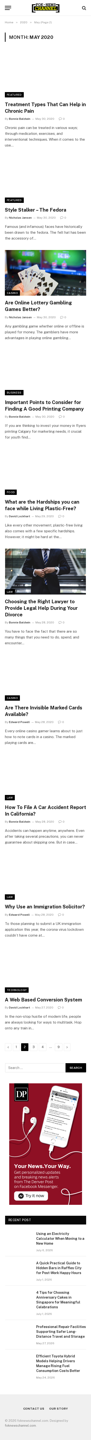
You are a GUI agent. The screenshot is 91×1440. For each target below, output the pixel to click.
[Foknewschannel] (45, 8)
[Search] (83, 7)
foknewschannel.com (20, 1425)
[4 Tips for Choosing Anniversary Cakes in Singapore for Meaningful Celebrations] (18, 1299)
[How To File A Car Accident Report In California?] (45, 777)
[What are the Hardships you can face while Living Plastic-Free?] (45, 472)
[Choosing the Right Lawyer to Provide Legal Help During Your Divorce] (45, 571)
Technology (17, 990)
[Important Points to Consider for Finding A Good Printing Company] (45, 372)
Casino (12, 293)
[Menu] (8, 7)
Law (10, 591)
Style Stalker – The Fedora (35, 210)
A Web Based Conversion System (43, 1000)
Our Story (58, 1408)
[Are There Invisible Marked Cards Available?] (45, 677)
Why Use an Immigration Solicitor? (45, 907)
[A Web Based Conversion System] (45, 970)
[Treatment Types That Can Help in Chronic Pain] (45, 74)
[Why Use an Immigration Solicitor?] (45, 877)
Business (14, 392)
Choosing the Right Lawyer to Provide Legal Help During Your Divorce (41, 608)
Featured (14, 94)
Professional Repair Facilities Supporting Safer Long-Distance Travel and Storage (61, 1331)
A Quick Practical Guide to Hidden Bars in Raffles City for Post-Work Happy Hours (59, 1268)
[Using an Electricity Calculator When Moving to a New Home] (18, 1240)
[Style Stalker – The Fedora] (45, 180)
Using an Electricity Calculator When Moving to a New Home (60, 1238)
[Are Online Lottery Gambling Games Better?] (45, 273)
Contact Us (33, 1408)
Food (11, 492)
